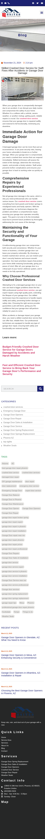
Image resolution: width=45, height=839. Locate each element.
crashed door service (10, 473)
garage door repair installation (14, 531)
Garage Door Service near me (14, 580)
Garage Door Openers (13, 415)
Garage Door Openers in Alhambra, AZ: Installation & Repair (21, 674)
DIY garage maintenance (12, 481)
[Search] (40, 389)
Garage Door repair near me (13, 535)
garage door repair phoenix (13, 540)
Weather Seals (9, 445)
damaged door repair (10, 477)
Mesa (22, 603)
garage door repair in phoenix (14, 526)
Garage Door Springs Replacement (19, 434)
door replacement (9, 486)
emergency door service (29, 486)
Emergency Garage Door (14, 411)
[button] (42, 12)
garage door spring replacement (15, 594)
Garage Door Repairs (10, 553)
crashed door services (13, 407)
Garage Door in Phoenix (11, 499)
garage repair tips (9, 603)
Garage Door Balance (10, 495)
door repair (29, 481)
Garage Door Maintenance (12, 504)
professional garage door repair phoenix (18, 607)
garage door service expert (13, 567)
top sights (7, 442)
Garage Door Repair (12, 419)
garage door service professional (15, 585)
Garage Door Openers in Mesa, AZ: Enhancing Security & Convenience (19, 656)
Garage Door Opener (10, 508)
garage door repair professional (14, 549)
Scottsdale (6, 612)
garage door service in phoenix (14, 571)
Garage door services (10, 589)
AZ (13, 463)
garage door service (10, 562)
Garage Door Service (12, 426)
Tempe (16, 612)
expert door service (33, 491)
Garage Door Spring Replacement (18, 430)
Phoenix (31, 603)
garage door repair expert (12, 522)
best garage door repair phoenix (15, 468)
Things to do (28, 612)
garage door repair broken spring (15, 517)
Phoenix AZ (8, 438)
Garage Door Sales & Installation (17, 422)
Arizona (5, 463)
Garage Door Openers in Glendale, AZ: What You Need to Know (20, 638)
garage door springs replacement (15, 598)
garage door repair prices (12, 544)
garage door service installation (14, 576)
